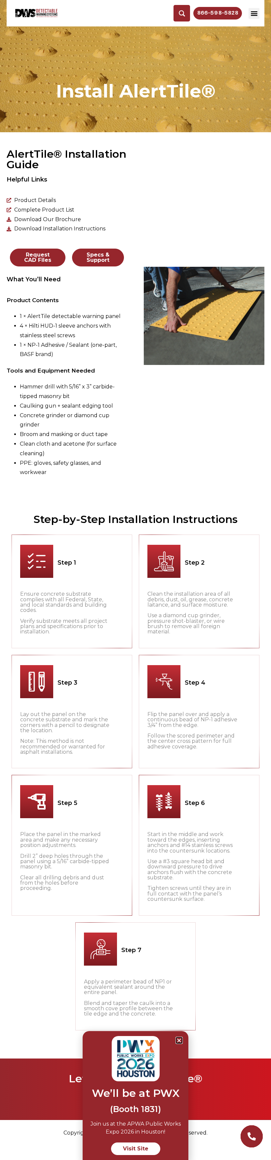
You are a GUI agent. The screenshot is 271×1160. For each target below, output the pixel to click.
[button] (254, 13)
